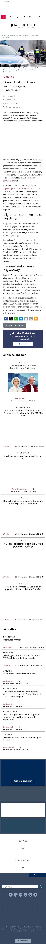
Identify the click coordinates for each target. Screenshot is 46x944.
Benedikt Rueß (8, 727)
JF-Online (6, 446)
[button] (10, 17)
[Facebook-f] (11, 895)
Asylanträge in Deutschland (14, 188)
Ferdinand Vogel (8, 747)
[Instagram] (25, 895)
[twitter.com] (16, 895)
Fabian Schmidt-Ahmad (19, 489)
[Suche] (41, 886)
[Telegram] (30, 895)
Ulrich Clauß (7, 647)
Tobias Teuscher (19, 399)
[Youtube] (20, 895)
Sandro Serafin (8, 681)
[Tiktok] (35, 895)
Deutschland (9, 96)
